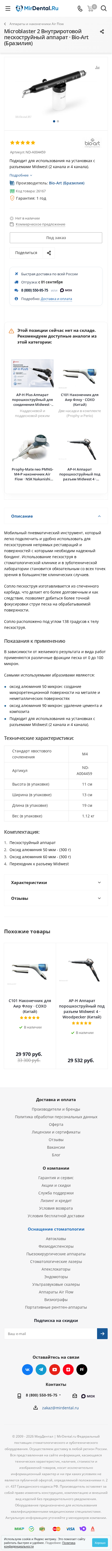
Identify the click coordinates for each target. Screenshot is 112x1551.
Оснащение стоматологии (56, 1229)
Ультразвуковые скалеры (56, 1284)
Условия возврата (56, 1208)
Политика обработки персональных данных (56, 1116)
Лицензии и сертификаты (56, 1132)
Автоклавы (56, 1238)
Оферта (56, 1124)
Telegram (41, 1369)
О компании (56, 1168)
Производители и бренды (56, 1109)
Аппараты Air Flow (56, 1291)
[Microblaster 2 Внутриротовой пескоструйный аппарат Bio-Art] (56, 91)
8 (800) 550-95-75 (34, 290)
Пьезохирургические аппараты (56, 1253)
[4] (28, 143)
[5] (33, 143)
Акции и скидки (56, 1185)
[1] (12, 143)
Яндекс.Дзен (68, 1369)
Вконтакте (27, 1369)
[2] (17, 143)
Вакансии (56, 1147)
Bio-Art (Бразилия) (66, 183)
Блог (56, 1154)
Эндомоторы (56, 1276)
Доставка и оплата (56, 298)
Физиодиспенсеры (56, 1246)
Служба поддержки (56, 1192)
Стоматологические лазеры (56, 1261)
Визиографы (56, 1299)
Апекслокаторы (56, 1269)
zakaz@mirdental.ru (60, 1407)
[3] (23, 143)
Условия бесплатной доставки (56, 1215)
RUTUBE (81, 1369)
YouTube (54, 1369)
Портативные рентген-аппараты (56, 1307)
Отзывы (56, 1139)
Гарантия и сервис (56, 1177)
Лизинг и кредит (56, 1200)
